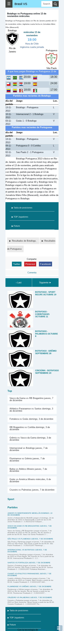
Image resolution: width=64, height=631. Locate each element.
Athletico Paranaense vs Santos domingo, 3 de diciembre (31, 409)
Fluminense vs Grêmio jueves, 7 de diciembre (27, 459)
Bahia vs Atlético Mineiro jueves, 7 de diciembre (28, 470)
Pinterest (30, 264)
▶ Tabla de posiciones (22, 208)
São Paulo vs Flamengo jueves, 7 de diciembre (30, 539)
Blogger (42, 629)
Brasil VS (21, 4)
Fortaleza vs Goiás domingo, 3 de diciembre (31, 419)
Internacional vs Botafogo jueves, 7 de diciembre (29, 449)
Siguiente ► (45, 282)
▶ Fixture (16, 226)
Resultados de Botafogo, (24, 241)
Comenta (31, 272)
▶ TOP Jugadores (20, 217)
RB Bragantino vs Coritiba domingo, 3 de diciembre (30, 428)
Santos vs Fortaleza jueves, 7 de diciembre (29, 563)
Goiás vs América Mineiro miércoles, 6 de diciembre (30, 480)
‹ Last (19, 282)
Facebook (45, 264)
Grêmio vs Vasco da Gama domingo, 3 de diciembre (30, 438)
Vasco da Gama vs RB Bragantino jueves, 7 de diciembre (31, 399)
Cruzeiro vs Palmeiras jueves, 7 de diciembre (32, 490)
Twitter (16, 264)
